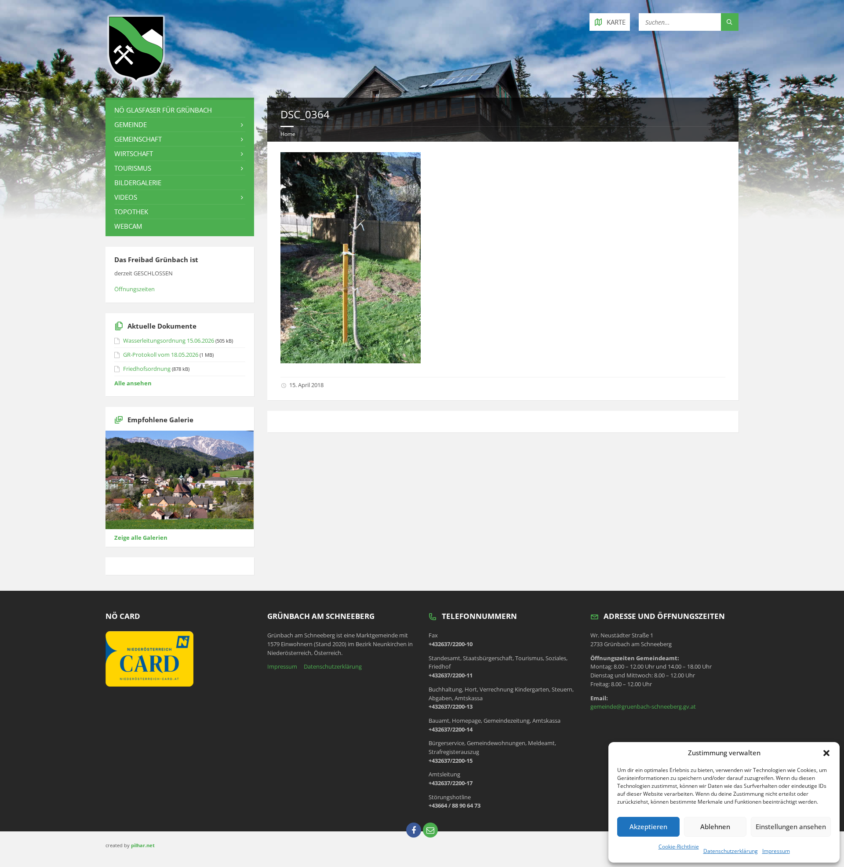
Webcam (128, 226)
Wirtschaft (133, 153)
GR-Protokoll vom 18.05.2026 (160, 355)
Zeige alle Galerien (140, 537)
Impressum (776, 851)
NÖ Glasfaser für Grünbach (163, 110)
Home (287, 134)
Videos (125, 197)
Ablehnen (715, 826)
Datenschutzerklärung (730, 851)
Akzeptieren (648, 826)
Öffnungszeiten (134, 289)
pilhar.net (143, 845)
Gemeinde (130, 124)
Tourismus (132, 168)
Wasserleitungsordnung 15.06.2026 (168, 340)
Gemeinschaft (138, 139)
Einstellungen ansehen (791, 826)
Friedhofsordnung (147, 369)
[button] (826, 753)
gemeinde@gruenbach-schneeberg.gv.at (643, 706)
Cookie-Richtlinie (678, 846)
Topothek (131, 211)
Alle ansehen (133, 383)
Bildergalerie (137, 182)
